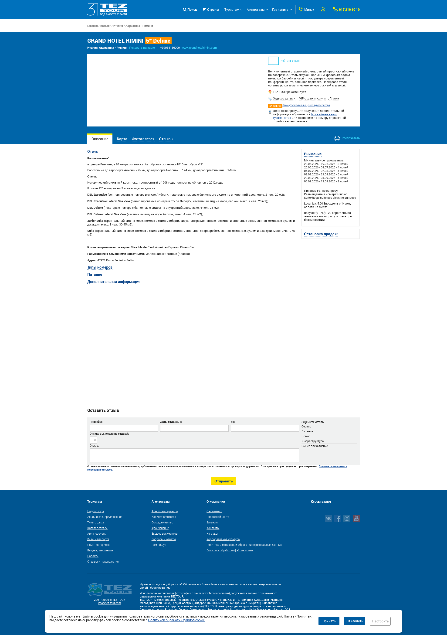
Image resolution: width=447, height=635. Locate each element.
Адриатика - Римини (139, 25)
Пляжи (334, 98)
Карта (122, 138)
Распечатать (350, 138)
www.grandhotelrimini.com (199, 47)
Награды (212, 533)
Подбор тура (95, 511)
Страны (213, 9)
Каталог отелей (97, 528)
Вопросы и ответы (164, 539)
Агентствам (255, 9)
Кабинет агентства (164, 517)
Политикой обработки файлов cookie (176, 620)
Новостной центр (218, 517)
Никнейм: (96, 421)
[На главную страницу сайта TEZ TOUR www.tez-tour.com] (107, 9)
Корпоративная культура (223, 539)
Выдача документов (100, 550)
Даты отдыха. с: (171, 421)
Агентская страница (165, 511)
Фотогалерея (143, 138)
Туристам (231, 9)
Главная (92, 25)
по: (233, 421)
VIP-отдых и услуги (312, 98)
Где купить (280, 9)
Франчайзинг (160, 528)
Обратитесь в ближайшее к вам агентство (211, 584)
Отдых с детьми (284, 98)
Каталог (105, 25)
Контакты (213, 528)
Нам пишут (159, 544)
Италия (118, 25)
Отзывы (166, 138)
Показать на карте (142, 47)
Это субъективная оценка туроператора (306, 105)
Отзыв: (94, 445)
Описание (99, 138)
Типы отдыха (95, 522)
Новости (92, 556)
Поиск (192, 9)
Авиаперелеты (96, 533)
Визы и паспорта (98, 539)
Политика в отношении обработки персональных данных (244, 544)
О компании (214, 511)
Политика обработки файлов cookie (230, 550)
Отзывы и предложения (103, 561)
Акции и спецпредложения (104, 517)
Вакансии (213, 522)
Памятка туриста (98, 544)
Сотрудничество (162, 522)
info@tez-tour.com (109, 603)
